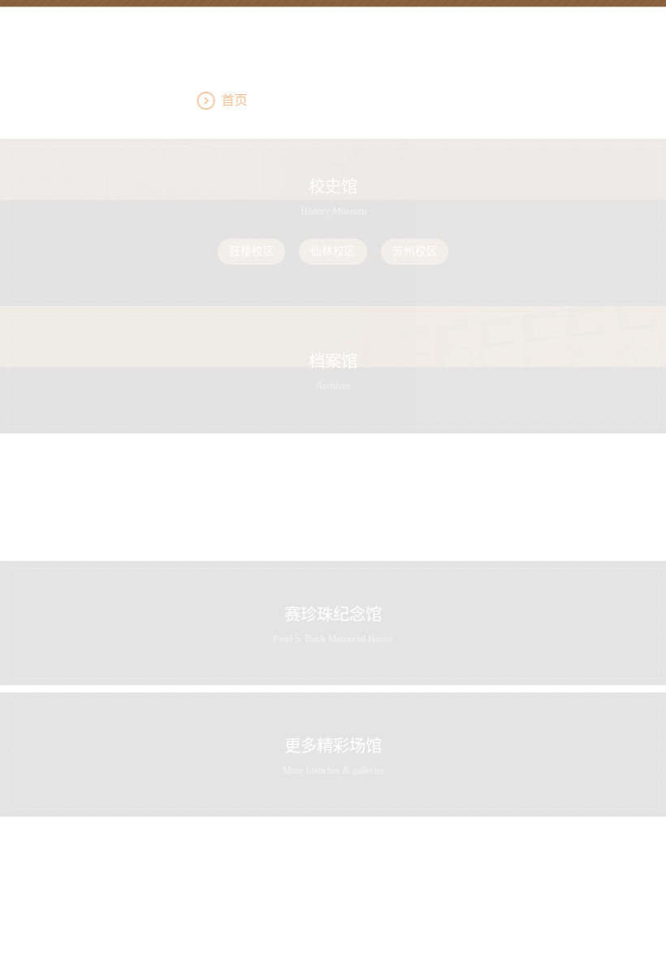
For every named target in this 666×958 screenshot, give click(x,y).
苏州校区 (415, 251)
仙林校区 (333, 251)
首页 (329, 100)
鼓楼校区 (252, 251)
